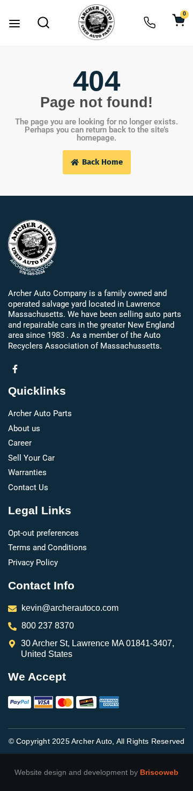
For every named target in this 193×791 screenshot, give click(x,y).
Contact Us (28, 487)
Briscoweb (159, 772)
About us (24, 428)
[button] (14, 24)
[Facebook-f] (15, 369)
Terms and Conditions (47, 547)
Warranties (27, 472)
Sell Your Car (31, 458)
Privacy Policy (33, 562)
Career (20, 443)
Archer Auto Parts (40, 413)
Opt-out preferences (43, 533)
